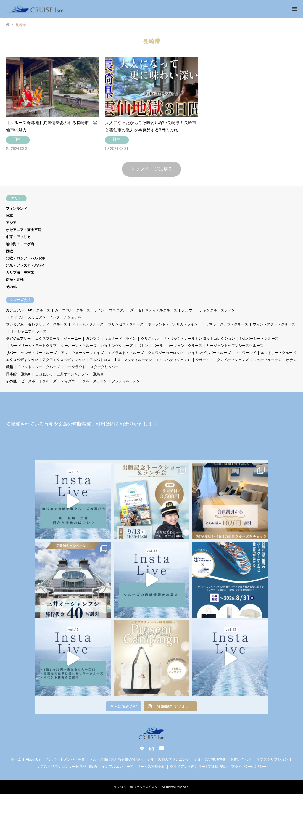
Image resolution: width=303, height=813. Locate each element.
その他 (11, 287)
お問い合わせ (241, 759)
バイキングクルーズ (117, 346)
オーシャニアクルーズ (28, 331)
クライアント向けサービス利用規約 (198, 766)
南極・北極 (15, 280)
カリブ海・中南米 (20, 272)
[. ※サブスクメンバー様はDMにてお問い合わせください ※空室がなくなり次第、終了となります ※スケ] (230, 501)
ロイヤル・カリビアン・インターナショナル (45, 317)
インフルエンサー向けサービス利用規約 (133, 766)
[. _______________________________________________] (151, 501)
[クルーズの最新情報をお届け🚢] (151, 580)
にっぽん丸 (43, 374)
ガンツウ (93, 338)
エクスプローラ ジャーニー (58, 338)
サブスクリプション (272, 759)
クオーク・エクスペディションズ (222, 360)
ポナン (142, 346)
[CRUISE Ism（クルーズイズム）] (35, 9)
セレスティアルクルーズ (157, 310)
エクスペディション (22, 360)
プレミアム (15, 324)
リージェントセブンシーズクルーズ (235, 346)
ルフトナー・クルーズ (278, 353)
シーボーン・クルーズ (78, 346)
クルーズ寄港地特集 (210, 759)
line (142, 748)
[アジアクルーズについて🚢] (230, 658)
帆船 (9, 367)
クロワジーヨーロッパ (165, 353)
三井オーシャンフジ (72, 374)
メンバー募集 (74, 759)
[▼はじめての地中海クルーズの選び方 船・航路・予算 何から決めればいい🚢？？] (73, 501)
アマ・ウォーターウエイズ (82, 353)
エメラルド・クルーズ (126, 353)
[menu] (294, 9)
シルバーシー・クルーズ (258, 338)
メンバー (52, 759)
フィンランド (16, 208)
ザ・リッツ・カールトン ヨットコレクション (199, 338)
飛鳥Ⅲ (98, 374)
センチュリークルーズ (39, 353)
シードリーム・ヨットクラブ (33, 346)
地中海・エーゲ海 (20, 244)
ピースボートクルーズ (39, 381)
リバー (11, 353)
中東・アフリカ (18, 237)
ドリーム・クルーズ (88, 324)
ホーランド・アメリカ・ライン (173, 324)
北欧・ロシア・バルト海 (25, 258)
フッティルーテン (267, 360)
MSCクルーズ (39, 310)
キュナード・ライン (120, 338)
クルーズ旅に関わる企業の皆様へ (116, 759)
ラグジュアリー (18, 338)
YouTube (161, 748)
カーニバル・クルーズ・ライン (79, 310)
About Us (33, 759)
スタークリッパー (104, 367)
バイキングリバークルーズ (209, 353)
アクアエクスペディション (63, 360)
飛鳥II (25, 374)
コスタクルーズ (121, 310)
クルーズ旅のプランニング (168, 759)
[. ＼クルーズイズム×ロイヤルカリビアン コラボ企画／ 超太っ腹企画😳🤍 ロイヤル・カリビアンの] (230, 580)
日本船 (11, 374)
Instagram (151, 748)
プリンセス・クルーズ (126, 324)
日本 (9, 216)
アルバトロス (100, 360)
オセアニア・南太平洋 (23, 230)
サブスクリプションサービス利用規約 (67, 766)
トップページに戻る (151, 168)
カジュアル (15, 310)
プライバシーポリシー (249, 766)
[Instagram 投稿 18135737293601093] (73, 658)
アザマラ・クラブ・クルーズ (225, 324)
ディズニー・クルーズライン (84, 381)
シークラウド (75, 367)
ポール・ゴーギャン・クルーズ (177, 346)
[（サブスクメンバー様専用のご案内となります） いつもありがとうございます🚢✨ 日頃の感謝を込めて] (151, 658)
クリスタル (150, 338)
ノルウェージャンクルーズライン (208, 310)
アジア (11, 223)
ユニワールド (245, 353)
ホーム (16, 759)
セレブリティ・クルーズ (47, 324)
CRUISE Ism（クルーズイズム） (138, 786)
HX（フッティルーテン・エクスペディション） (153, 360)
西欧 (9, 251)
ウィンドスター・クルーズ (274, 324)
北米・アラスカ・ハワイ (25, 265)
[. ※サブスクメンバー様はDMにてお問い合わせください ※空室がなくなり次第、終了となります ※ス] (73, 580)
